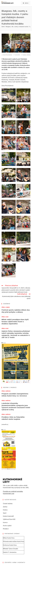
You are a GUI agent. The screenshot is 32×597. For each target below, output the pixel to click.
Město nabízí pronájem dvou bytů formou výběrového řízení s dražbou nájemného (15, 322)
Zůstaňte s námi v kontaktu (15, 562)
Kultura (24, 55)
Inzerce (5, 522)
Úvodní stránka (7, 503)
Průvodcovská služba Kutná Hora (13, 541)
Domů (3, 26)
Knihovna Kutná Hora (10, 545)
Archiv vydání (7, 525)
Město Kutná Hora (8, 538)
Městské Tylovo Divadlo (10, 548)
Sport (4, 513)
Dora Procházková (7, 55)
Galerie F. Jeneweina (9, 552)
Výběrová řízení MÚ (9, 519)
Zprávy (28, 55)
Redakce (6, 529)
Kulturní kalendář (8, 516)
